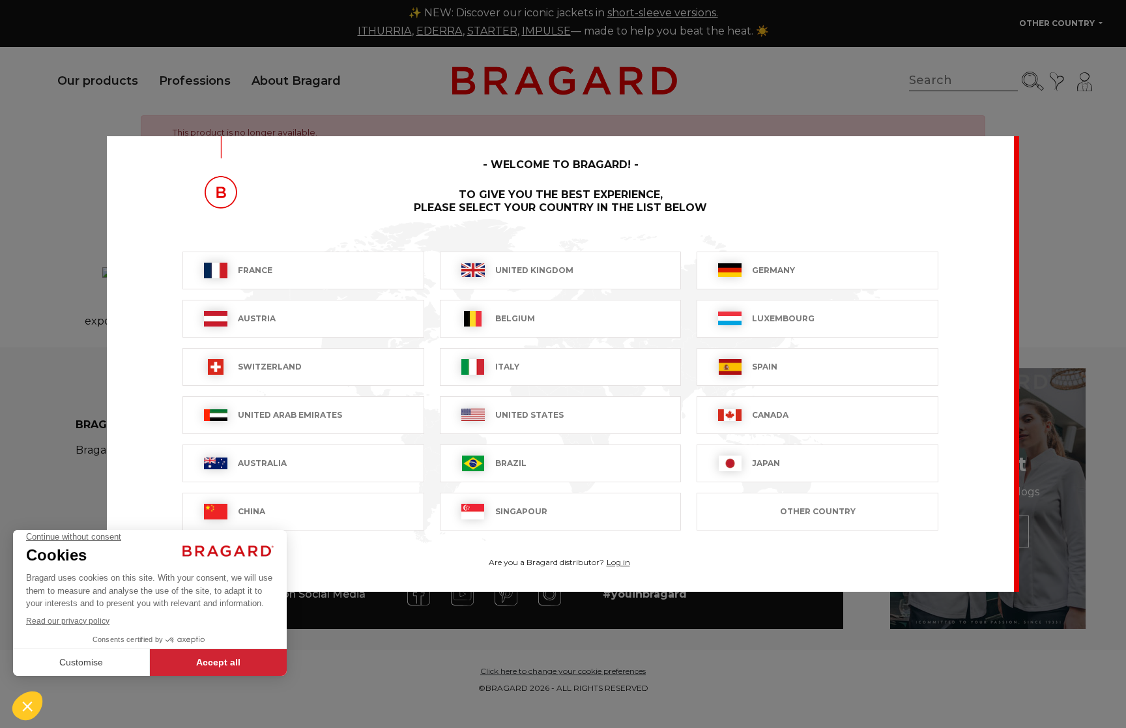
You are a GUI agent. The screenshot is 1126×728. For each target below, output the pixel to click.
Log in (618, 562)
